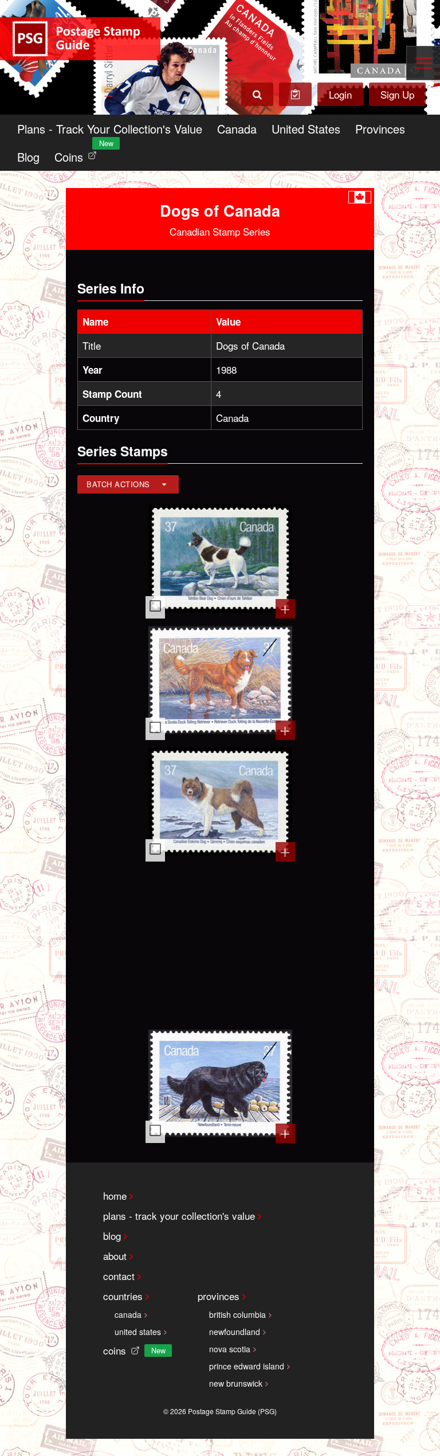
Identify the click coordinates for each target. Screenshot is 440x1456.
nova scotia (229, 1349)
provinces (218, 1296)
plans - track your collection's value (179, 1215)
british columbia (237, 1314)
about (115, 1255)
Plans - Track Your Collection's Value (109, 128)
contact (119, 1276)
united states (138, 1331)
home (115, 1195)
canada (128, 1314)
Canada (237, 128)
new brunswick (235, 1383)
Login (340, 94)
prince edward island (246, 1366)
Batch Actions (118, 484)
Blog (28, 156)
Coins (77, 154)
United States (306, 128)
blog (112, 1235)
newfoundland (234, 1331)
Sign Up (397, 94)
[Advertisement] (220, 944)
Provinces (380, 128)
